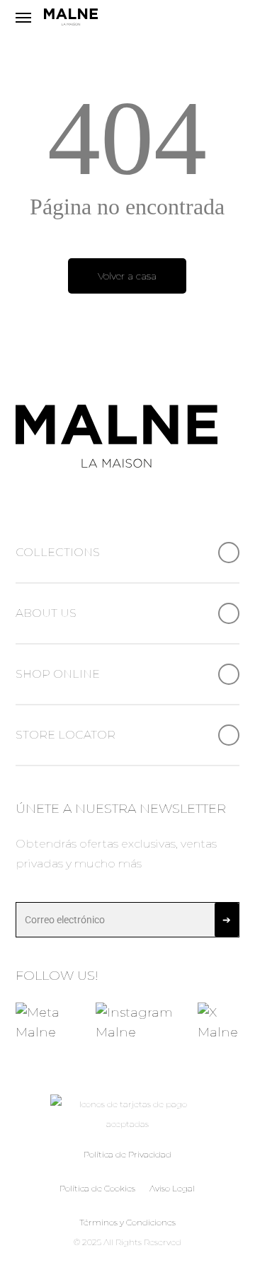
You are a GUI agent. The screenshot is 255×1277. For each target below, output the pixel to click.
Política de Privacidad (127, 1154)
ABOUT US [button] (46, 613)
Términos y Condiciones (127, 1222)
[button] (23, 17)
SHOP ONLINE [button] (58, 674)
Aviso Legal (172, 1188)
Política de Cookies (97, 1188)
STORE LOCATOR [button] (65, 734)
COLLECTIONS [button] (58, 552)
